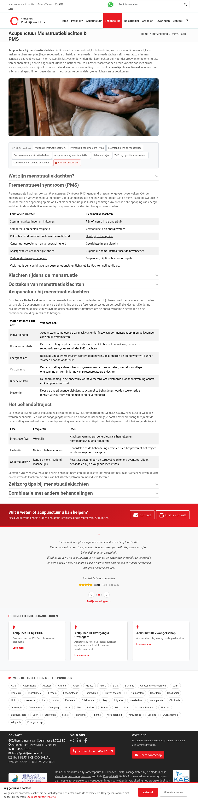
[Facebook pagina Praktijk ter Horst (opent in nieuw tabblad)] (85, 740)
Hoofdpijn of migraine (99, 236)
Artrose (89, 685)
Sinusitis (165, 707)
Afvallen (47, 685)
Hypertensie (29, 700)
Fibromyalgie (91, 693)
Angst (76, 685)
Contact (178, 20)
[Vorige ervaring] (91, 595)
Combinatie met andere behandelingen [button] (51, 493)
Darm (175, 685)
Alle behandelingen (68, 162)
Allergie (62, 685)
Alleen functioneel (173, 792)
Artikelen (147, 20)
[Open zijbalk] (186, 20)
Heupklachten (136, 693)
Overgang (54, 707)
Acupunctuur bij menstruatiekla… (71, 155)
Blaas (116, 685)
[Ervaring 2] (99, 595)
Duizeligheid (35, 693)
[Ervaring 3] (101, 595)
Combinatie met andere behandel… (32, 162)
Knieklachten (88, 700)
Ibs (43, 700)
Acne (13, 685)
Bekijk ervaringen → (99, 601)
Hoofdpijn (155, 693)
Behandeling (112, 20)
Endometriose (70, 693)
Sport (35, 714)
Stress (65, 714)
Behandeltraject (101, 155)
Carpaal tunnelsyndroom (153, 685)
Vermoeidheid (94, 229)
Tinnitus (96, 714)
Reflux (90, 707)
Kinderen (70, 700)
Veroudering (134, 714)
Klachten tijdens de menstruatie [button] (43, 275)
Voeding (152, 714)
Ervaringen (163, 20)
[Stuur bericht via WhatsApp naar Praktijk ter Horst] (72, 740)
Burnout (129, 685)
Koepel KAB (110, 776)
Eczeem (52, 693)
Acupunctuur (94, 20)
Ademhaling (29, 685)
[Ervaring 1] (96, 595)
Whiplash (16, 722)
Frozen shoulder (113, 693)
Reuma (104, 707)
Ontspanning (18, 369)
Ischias (55, 700)
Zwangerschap (35, 722)
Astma (103, 685)
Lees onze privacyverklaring (41, 797)
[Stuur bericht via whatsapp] (110, 4)
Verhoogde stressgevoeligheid (28, 258)
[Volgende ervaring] (107, 595)
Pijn (79, 707)
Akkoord (148, 792)
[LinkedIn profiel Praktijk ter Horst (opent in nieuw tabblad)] (79, 740)
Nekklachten (136, 700)
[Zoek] (185, 4)
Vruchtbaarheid (170, 714)
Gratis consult (175, 515)
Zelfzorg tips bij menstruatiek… (130, 155)
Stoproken (50, 714)
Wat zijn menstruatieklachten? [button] (41, 176)
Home (64, 20)
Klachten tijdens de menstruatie (125, 148)
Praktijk (76, 20)
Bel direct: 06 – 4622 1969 (95, 751)
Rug (126, 707)
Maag (105, 700)
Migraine (118, 700)
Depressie (16, 693)
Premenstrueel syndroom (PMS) (87, 148)
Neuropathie (156, 700)
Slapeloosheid (18, 714)
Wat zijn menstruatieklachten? (50, 148)
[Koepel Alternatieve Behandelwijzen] (181, 776)
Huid (13, 700)
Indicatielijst (131, 20)
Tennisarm (80, 714)
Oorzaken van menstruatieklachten (32, 155)
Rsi (116, 707)
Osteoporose (35, 707)
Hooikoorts (173, 693)
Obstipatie (174, 700)
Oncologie (16, 707)
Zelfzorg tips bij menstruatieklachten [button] (49, 484)
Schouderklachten (144, 707)
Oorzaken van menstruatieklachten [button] (46, 284)
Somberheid (17, 229)
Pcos (67, 707)
